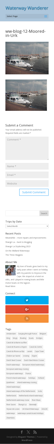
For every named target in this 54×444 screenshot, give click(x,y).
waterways (11, 413)
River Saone (11, 404)
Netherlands (11, 395)
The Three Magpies (14, 255)
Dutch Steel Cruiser (14, 360)
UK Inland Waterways (30, 409)
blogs (15, 338)
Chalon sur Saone (13, 356)
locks (40, 391)
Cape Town (39, 351)
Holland (41, 378)
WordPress (27, 440)
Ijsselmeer (11, 382)
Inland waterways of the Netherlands (21, 391)
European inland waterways (33, 365)
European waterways (15, 373)
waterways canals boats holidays (30, 413)
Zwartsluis (11, 418)
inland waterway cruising (27, 382)
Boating (23, 338)
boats (31, 338)
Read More (10, 286)
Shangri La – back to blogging (18, 242)
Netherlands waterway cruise (18, 400)
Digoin (34, 356)
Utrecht (44, 409)
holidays (32, 378)
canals (29, 351)
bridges (39, 338)
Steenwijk (32, 404)
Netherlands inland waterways (31, 395)
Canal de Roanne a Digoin (17, 347)
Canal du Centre (35, 347)
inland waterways (13, 387)
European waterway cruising (18, 369)
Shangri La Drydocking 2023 (17, 246)
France (28, 373)
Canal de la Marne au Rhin (17, 342)
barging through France (28, 333)
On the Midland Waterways (17, 250)
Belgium (43, 333)
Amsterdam (11, 333)
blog (8, 338)
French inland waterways (16, 378)
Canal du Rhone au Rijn (15, 351)
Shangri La (22, 404)
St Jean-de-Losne (13, 409)
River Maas (36, 400)
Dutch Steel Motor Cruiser (34, 360)
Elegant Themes (26, 437)
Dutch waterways (13, 365)
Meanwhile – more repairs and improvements (25, 237)
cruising (26, 356)
